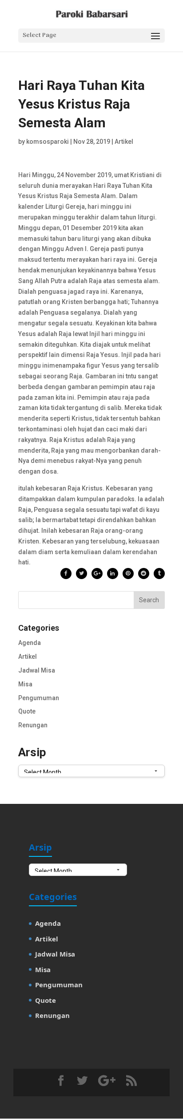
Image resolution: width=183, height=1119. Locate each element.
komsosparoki (47, 141)
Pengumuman (38, 697)
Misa (25, 684)
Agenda (29, 642)
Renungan (33, 725)
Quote (27, 711)
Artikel (124, 141)
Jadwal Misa (36, 670)
